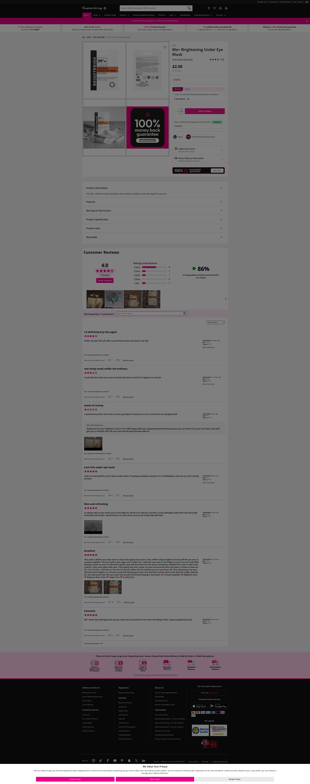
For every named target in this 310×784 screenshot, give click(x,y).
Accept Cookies (75, 779)
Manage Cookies (235, 779)
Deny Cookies (155, 779)
